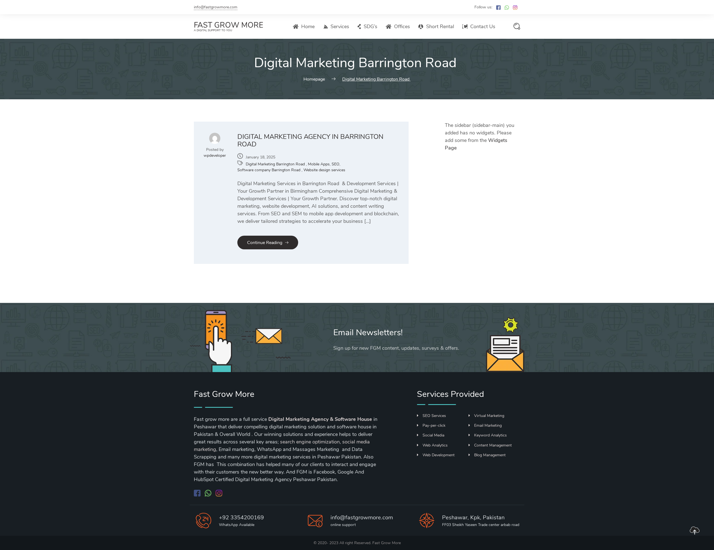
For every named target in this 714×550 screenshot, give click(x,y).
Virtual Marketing (489, 415)
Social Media (433, 435)
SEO (335, 164)
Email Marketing (488, 425)
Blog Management (490, 455)
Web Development (439, 455)
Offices (402, 26)
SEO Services (434, 415)
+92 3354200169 (241, 517)
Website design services (324, 170)
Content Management (493, 445)
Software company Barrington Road (269, 170)
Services (340, 26)
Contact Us (482, 26)
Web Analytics (435, 445)
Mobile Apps (319, 164)
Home (308, 26)
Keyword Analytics (490, 435)
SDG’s (370, 26)
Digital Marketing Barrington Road (276, 164)
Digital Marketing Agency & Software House (320, 419)
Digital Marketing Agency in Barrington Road (310, 140)
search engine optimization (310, 441)
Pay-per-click (434, 425)
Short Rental (440, 26)
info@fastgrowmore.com (215, 7)
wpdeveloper (215, 155)
